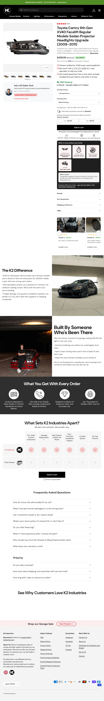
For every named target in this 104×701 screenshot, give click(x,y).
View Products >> (66, 624)
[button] (99, 10)
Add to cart (79, 127)
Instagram (69, 637)
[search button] (20, 10)
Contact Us (83, 637)
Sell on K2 (82, 652)
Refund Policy (45, 641)
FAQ (41, 637)
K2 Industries (61, 107)
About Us (82, 641)
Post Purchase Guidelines (49, 658)
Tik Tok (68, 645)
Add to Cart (52, 474)
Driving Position (62, 90)
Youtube (69, 650)
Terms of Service (46, 654)
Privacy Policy (45, 645)
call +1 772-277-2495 (83, 185)
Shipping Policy (46, 650)
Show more (94, 53)
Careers (82, 656)
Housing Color (62, 99)
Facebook (69, 641)
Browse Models (15, 16)
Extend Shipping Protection (50, 662)
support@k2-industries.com (25, 95)
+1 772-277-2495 (79, 68)
